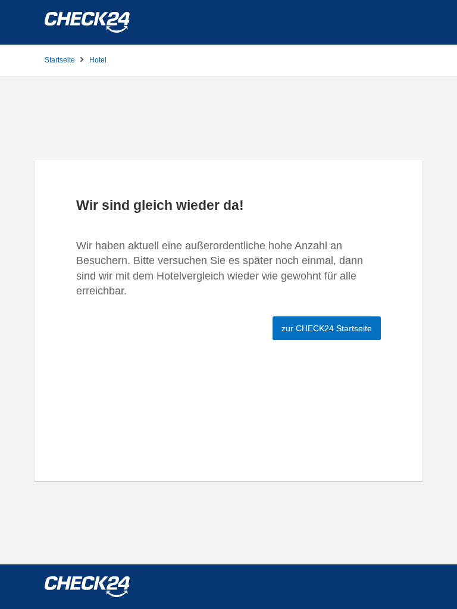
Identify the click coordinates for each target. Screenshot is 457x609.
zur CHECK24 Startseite (326, 328)
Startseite (60, 60)
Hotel (98, 60)
